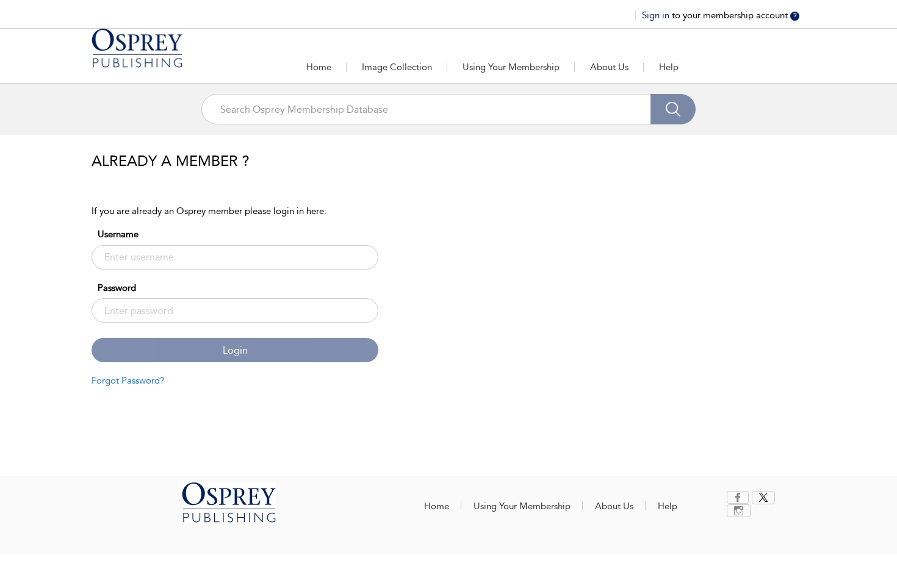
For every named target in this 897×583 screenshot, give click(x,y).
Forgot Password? (128, 380)
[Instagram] (739, 510)
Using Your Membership (511, 67)
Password (117, 287)
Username (118, 234)
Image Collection (397, 67)
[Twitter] (763, 497)
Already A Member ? (171, 161)
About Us (609, 67)
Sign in (657, 15)
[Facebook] (738, 497)
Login (235, 350)
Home (318, 67)
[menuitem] (739, 497)
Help (669, 67)
